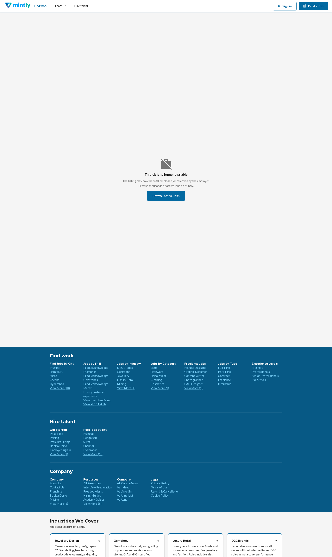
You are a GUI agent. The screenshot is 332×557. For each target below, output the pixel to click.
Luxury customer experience (94, 394)
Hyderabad (57, 384)
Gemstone (123, 371)
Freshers (257, 367)
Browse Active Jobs (166, 196)
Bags (154, 367)
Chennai (55, 380)
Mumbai (55, 367)
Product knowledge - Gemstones (96, 378)
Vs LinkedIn (124, 491)
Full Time (224, 367)
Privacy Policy (160, 483)
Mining (121, 384)
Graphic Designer (195, 371)
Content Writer (194, 375)
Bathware (157, 371)
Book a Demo (58, 446)
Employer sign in (60, 450)
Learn (58, 6)
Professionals (261, 371)
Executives (259, 380)
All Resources (92, 483)
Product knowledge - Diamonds (96, 369)
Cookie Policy (160, 495)
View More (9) (160, 388)
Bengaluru (56, 371)
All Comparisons (127, 483)
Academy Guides (93, 499)
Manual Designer (195, 367)
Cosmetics (157, 384)
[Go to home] (18, 6)
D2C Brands (125, 367)
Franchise (56, 491)
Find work (40, 6)
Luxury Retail (125, 380)
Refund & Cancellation (165, 491)
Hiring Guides (92, 495)
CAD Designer (193, 384)
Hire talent (81, 6)
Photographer (193, 380)
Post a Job (56, 433)
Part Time (224, 371)
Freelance (224, 380)
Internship (224, 384)
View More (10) (60, 388)
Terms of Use (159, 487)
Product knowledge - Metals (96, 386)
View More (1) (126, 388)
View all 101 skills (94, 404)
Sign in (287, 6)
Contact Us (57, 487)
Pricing (54, 437)
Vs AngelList (125, 495)
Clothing (156, 380)
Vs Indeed (123, 487)
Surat (53, 375)
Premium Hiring (60, 442)
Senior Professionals (265, 375)
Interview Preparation (97, 487)
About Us (56, 483)
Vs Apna (122, 499)
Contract (224, 375)
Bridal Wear (158, 375)
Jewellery (123, 375)
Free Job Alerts (93, 491)
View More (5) (92, 503)
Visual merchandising (96, 400)
